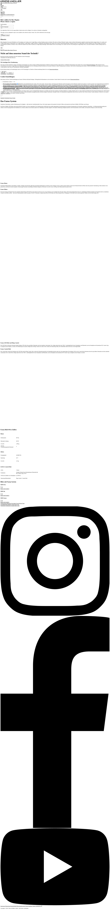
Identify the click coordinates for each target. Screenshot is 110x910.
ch (40, 906)
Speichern (8, 93)
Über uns (15, 2)
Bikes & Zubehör (4, 2)
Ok (1, 47)
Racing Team (21, 503)
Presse (15, 504)
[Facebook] (55, 722)
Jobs (18, 504)
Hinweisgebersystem (21, 906)
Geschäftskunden (4, 504)
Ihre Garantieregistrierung (9, 14)
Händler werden (11, 504)
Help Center (17, 505)
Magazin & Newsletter (11, 503)
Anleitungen (8, 505)
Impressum (3, 906)
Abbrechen (3, 93)
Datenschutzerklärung (91, 64)
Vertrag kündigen (28, 906)
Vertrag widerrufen (36, 906)
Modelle (2, 14)
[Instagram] (55, 561)
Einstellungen (3, 73)
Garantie (13, 505)
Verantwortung (4, 503)
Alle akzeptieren (10, 73)
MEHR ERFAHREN (5, 488)
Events (17, 503)
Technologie (3, 505)
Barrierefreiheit (13, 906)
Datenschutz (7, 906)
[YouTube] (55, 866)
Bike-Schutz (10, 2)
